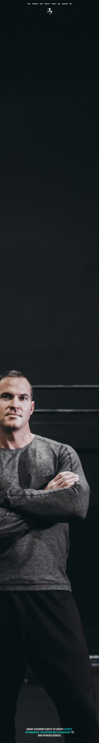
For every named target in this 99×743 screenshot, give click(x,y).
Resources (47, 4)
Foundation (35, 4)
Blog (59, 4)
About (41, 4)
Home (28, 4)
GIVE (70, 4)
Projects (54, 4)
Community (65, 4)
